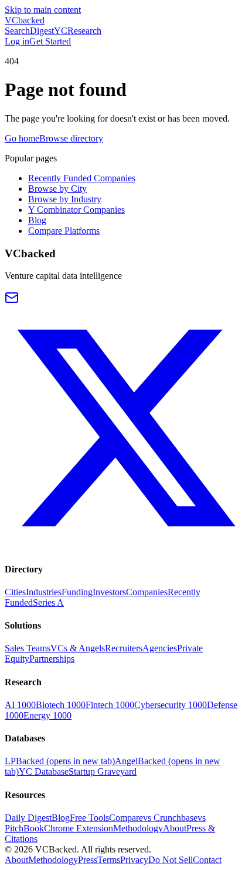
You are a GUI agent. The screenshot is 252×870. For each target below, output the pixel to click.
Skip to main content (43, 10)
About (174, 828)
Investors (109, 592)
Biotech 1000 (61, 705)
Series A (48, 602)
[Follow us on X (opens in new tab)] (126, 546)
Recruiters (123, 648)
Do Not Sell (170, 860)
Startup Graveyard (103, 771)
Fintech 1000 (110, 705)
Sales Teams (27, 648)
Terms (108, 860)
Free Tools (89, 818)
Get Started (50, 41)
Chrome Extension (78, 828)
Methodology (138, 828)
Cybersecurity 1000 (170, 705)
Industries (44, 592)
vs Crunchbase (170, 818)
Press (87, 860)
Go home (22, 138)
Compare (126, 818)
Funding (77, 592)
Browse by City (57, 189)
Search (17, 31)
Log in (17, 41)
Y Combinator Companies (76, 210)
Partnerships (51, 659)
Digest (42, 31)
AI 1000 (20, 705)
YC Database (44, 771)
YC (60, 31)
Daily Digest (28, 818)
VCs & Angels (77, 648)
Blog (37, 220)
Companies (147, 592)
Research (84, 31)
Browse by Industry (64, 199)
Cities (15, 592)
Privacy (134, 860)
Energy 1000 (47, 715)
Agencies (159, 648)
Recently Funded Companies (81, 178)
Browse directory (71, 138)
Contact (207, 860)
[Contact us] (12, 301)
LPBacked (60, 761)
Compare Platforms (64, 231)
